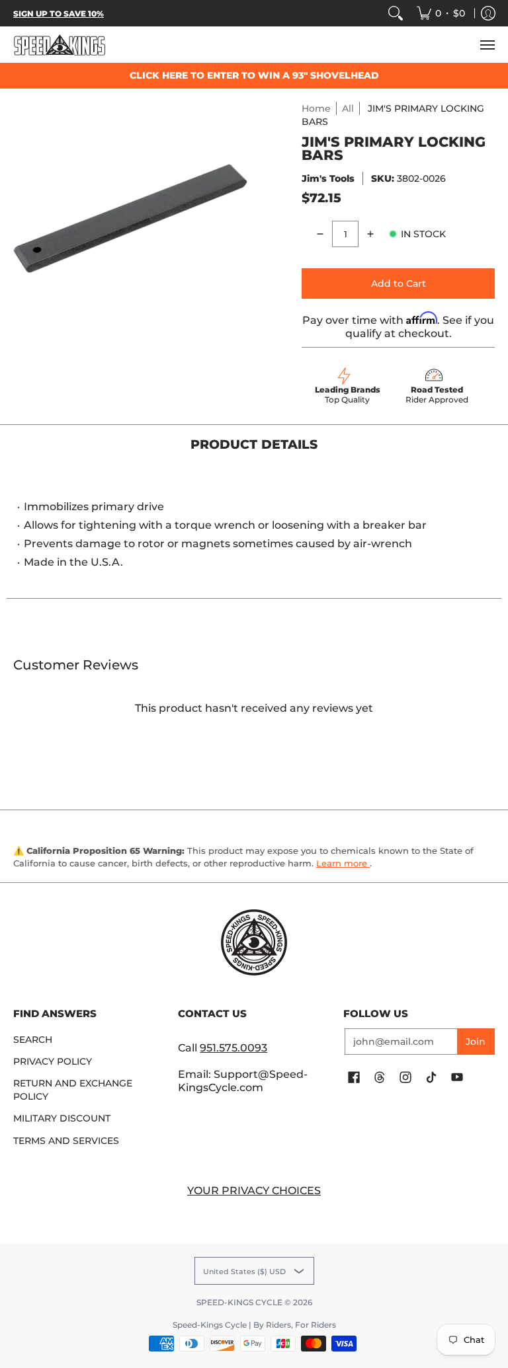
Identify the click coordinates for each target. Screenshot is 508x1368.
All (348, 108)
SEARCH (32, 1039)
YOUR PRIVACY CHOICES (254, 1190)
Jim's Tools (328, 178)
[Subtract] (320, 234)
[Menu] (487, 44)
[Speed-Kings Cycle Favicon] (253, 942)
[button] (354, 1077)
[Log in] (488, 13)
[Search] (395, 13)
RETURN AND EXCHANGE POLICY (72, 1089)
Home (316, 108)
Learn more (343, 863)
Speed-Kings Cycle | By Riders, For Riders (254, 1325)
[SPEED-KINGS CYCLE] (59, 44)
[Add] (370, 234)
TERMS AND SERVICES (66, 1141)
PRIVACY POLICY (52, 1061)
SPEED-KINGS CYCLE (239, 1302)
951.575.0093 (233, 1048)
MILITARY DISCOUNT (61, 1118)
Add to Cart (398, 283)
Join (476, 1041)
